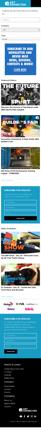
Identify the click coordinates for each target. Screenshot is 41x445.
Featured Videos (8, 80)
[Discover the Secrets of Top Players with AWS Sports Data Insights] (20, 94)
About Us (8, 400)
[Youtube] (20, 416)
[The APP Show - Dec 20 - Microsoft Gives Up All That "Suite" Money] (20, 243)
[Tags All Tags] (20, 39)
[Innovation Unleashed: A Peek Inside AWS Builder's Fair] (20, 126)
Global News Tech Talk (14, 369)
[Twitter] (28, 416)
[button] (39, 3)
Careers (7, 407)
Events (7, 392)
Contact (7, 389)
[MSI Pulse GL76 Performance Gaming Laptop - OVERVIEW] (20, 158)
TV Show (8, 372)
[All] (20, 30)
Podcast (7, 375)
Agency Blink (9, 403)
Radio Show (9, 378)
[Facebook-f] (24, 416)
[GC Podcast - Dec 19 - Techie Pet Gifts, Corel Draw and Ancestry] (20, 274)
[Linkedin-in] (35, 416)
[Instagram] (31, 416)
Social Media (9, 386)
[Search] (20, 20)
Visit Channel (7, 180)
